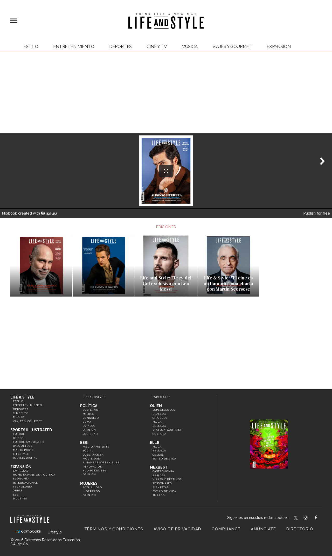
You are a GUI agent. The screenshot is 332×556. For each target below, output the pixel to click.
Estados (89, 425)
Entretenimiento (73, 46)
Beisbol (19, 438)
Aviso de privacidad (178, 529)
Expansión (20, 467)
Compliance (226, 529)
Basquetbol (23, 445)
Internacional (25, 482)
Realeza (159, 414)
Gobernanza (93, 454)
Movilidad (91, 458)
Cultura (160, 434)
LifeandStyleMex (296, 518)
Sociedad (90, 434)
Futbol (19, 434)
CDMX (87, 421)
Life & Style (22, 397)
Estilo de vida (164, 458)
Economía (21, 478)
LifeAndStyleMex (320, 518)
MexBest (159, 467)
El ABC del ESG (95, 470)
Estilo (30, 46)
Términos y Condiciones (114, 529)
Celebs (158, 454)
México (88, 414)
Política (88, 406)
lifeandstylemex (310, 518)
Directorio (299, 529)
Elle (154, 443)
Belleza (159, 425)
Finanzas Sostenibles (101, 462)
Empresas (21, 470)
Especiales (161, 397)
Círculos (160, 417)
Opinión (89, 429)
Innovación (92, 466)
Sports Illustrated (31, 430)
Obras (18, 490)
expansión (279, 46)
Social (88, 450)
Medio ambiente (96, 446)
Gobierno (90, 409)
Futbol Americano (28, 442)
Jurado (159, 495)
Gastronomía (163, 471)
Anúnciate (263, 529)
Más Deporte (23, 450)
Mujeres (20, 498)
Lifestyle (21, 453)
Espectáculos (164, 409)
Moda (157, 421)
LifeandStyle (94, 397)
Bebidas (159, 475)
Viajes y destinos (167, 479)
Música (190, 46)
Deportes (120, 46)
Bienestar (161, 487)
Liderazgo (91, 491)
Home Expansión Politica (34, 474)
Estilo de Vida (164, 491)
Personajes (162, 483)
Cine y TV (157, 46)
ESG (15, 494)
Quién (156, 406)
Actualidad (92, 487)
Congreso (91, 417)
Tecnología (22, 486)
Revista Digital (25, 457)
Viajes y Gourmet (232, 46)
